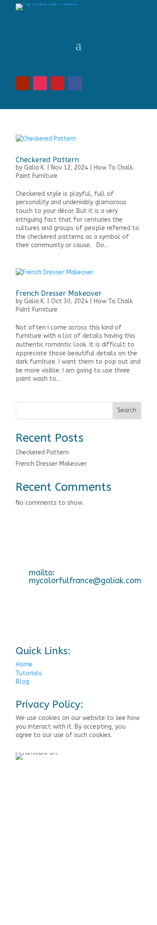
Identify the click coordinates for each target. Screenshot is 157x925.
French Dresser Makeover (59, 293)
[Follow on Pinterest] (58, 83)
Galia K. (34, 167)
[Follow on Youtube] (23, 83)
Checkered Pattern (47, 160)
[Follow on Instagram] (40, 83)
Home (24, 664)
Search (127, 410)
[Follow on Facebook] (75, 83)
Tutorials (29, 673)
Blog (22, 681)
